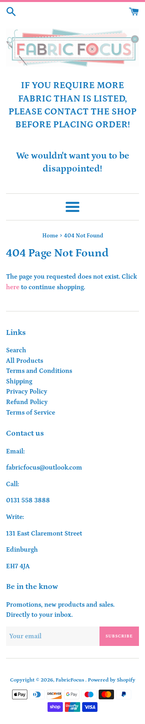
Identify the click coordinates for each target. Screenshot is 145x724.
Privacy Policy (26, 391)
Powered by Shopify (111, 680)
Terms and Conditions (39, 371)
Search (16, 350)
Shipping (19, 381)
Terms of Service (30, 412)
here (12, 287)
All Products (24, 360)
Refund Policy (27, 402)
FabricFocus (70, 680)
